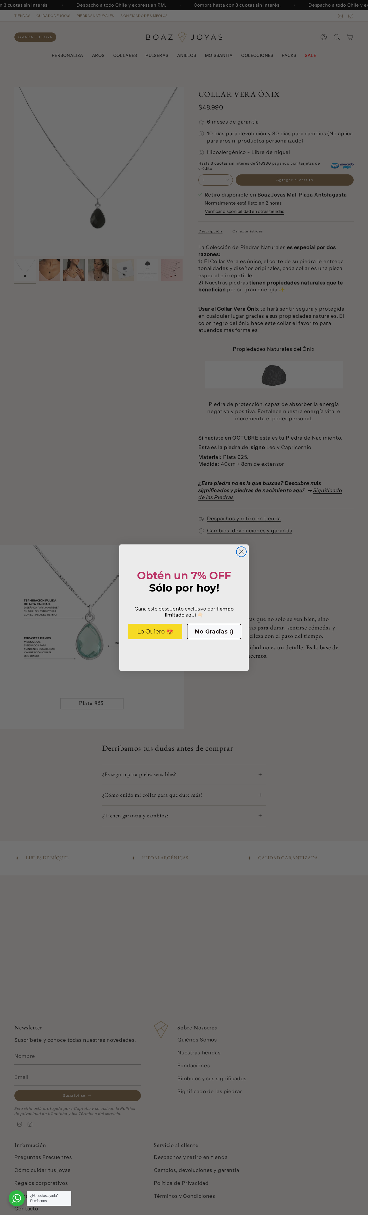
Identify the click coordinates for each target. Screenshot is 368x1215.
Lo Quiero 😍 (155, 631)
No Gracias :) (214, 631)
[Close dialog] (241, 552)
